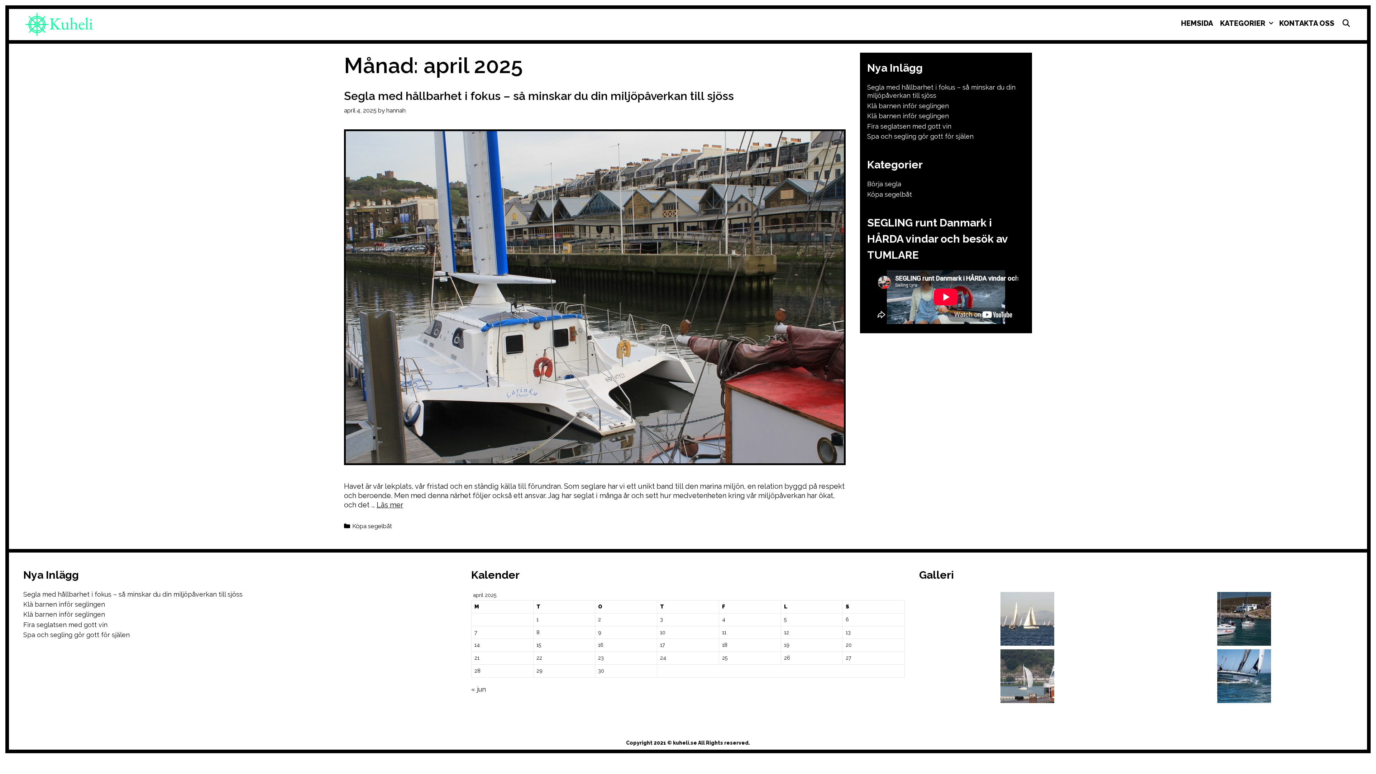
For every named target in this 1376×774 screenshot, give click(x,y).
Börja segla (884, 184)
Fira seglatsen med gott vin (909, 126)
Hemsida (1197, 23)
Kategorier (1242, 23)
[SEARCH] (1346, 23)
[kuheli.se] (59, 24)
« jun (478, 689)
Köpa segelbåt (372, 526)
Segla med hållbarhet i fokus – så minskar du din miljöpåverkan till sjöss (539, 95)
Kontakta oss (1306, 23)
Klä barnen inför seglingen (908, 106)
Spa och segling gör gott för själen (920, 136)
